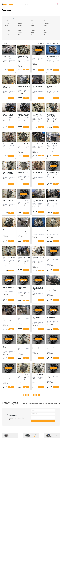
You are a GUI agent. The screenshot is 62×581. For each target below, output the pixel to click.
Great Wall (47, 23)
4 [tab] (14, 54)
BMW (32, 21)
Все (32, 37)
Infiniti (32, 25)
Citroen (20, 23)
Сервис (15, 4)
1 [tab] (12, 54)
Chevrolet (46, 21)
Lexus (32, 28)
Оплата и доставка (14, 1)
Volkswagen (8, 37)
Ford (32, 23)
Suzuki (33, 34)
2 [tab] (13, 54)
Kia (5, 28)
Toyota (46, 34)
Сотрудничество (7, 1)
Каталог (11, 4)
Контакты (20, 1)
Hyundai (20, 25)
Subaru (20, 34)
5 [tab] (15, 54)
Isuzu (45, 25)
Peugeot (7, 32)
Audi (19, 21)
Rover (32, 32)
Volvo (19, 37)
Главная (3, 12)
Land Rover (21, 28)
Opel (45, 30)
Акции (20, 4)
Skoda (45, 32)
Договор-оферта (25, 4)
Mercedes (7, 30)
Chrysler (7, 23)
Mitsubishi (20, 30)
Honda (6, 25)
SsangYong (8, 34)
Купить (26, 69)
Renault (20, 32)
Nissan (33, 30)
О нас (3, 1)
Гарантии (24, 1)
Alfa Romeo (8, 21)
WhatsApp (51, 1)
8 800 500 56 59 (57, 1)
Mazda (46, 28)
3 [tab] (14, 54)
